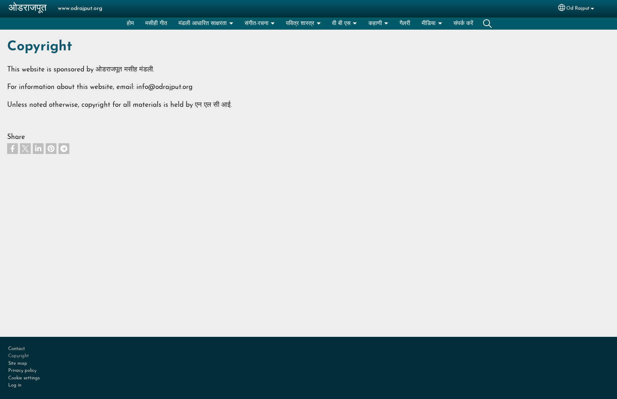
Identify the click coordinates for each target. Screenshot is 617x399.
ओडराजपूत (27, 8)
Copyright (18, 356)
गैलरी (405, 23)
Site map (17, 363)
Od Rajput (578, 8)
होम (130, 23)
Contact (16, 348)
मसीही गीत (156, 23)
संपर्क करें (463, 23)
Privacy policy (22, 370)
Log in (14, 385)
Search (487, 24)
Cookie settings (24, 378)
